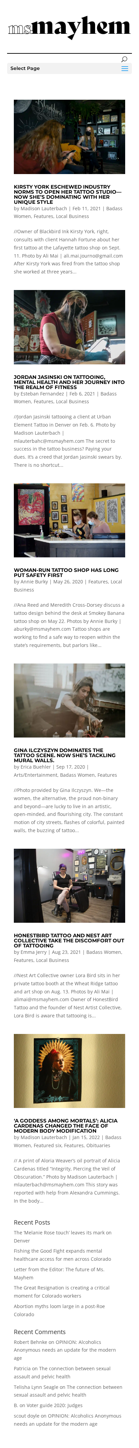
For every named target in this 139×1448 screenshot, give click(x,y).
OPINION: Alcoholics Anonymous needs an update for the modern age (65, 1350)
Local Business (72, 216)
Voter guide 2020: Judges (55, 1405)
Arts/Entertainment (35, 775)
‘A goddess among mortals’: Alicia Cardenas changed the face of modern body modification (65, 1125)
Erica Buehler (36, 767)
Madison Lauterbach (44, 208)
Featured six (47, 1145)
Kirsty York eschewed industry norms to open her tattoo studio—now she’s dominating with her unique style (67, 194)
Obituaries (98, 1145)
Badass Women (77, 775)
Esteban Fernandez (42, 393)
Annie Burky (34, 581)
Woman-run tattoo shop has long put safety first (66, 572)
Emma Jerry (34, 952)
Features (43, 216)
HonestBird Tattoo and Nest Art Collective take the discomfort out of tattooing (69, 940)
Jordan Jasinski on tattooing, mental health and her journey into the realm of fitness (69, 382)
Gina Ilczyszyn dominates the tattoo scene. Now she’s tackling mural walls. (65, 755)
